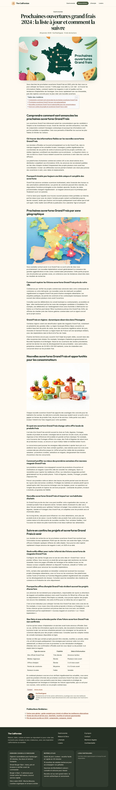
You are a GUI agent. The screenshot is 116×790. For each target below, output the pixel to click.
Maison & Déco (82, 3)
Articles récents (38, 689)
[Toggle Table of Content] (75, 97)
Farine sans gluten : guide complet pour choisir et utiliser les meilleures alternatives (57, 713)
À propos (29, 689)
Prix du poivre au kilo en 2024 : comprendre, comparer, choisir (49, 718)
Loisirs (101, 3)
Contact (87, 736)
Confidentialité (89, 743)
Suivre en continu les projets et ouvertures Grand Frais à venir (48, 107)
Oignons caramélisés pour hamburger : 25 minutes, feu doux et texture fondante (24, 759)
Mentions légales (90, 740)
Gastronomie (70, 3)
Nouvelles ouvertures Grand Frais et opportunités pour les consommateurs (52, 104)
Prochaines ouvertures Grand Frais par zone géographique (47, 102)
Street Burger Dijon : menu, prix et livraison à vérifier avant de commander (22, 767)
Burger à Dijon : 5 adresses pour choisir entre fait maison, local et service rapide (22, 775)
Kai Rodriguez (41, 693)
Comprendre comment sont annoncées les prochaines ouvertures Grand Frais (53, 100)
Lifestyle (93, 3)
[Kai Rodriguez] (31, 696)
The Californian (15, 733)
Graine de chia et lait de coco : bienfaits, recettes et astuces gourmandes (54, 716)
